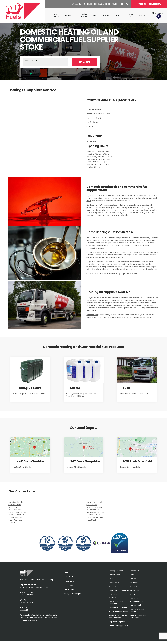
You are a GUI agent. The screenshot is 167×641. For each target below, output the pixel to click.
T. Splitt (11, 522)
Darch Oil (12, 507)
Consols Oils (91, 504)
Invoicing (107, 15)
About (119, 15)
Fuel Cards (134, 595)
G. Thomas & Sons (94, 509)
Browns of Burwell (94, 502)
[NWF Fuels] (27, 575)
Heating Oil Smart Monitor (137, 610)
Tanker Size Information (118, 611)
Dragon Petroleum (94, 507)
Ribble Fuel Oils (15, 517)
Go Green (113, 579)
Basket (142, 15)
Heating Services (83, 15)
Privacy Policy (114, 587)
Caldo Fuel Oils (14, 504)
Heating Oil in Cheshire (23, 467)
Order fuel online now (149, 4)
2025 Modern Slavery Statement (117, 596)
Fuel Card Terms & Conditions (116, 602)
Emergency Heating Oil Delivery (138, 616)
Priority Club (134, 591)
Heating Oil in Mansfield (129, 467)
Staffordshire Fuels (94, 517)
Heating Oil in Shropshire (77, 467)
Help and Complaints (117, 622)
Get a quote (84, 62)
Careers (133, 579)
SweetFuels (91, 520)
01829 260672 (69, 585)
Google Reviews (136, 587)
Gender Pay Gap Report (118, 607)
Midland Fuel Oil (93, 514)
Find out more (21, 401)
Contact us (130, 15)
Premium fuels (135, 605)
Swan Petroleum (15, 520)
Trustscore (134, 583)
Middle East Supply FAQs (118, 626)
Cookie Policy (114, 583)
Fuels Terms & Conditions (119, 591)
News (95, 15)
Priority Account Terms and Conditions (118, 616)
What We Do (56, 15)
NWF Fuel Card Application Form (136, 600)
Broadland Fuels (15, 502)
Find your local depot (72, 593)
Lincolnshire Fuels (16, 514)
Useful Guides (114, 575)
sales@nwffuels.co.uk (72, 577)
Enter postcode (31, 60)
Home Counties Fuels (95, 512)
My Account (157, 13)
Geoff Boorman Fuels (17, 512)
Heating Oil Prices (116, 571)
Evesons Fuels (14, 509)
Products (69, 15)
